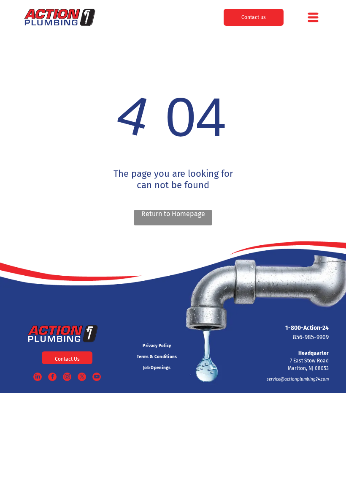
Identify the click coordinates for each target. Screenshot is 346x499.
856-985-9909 (311, 337)
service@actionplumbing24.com (298, 379)
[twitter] (82, 378)
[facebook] (52, 378)
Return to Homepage (173, 214)
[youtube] (96, 378)
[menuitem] (157, 345)
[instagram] (67, 378)
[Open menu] (313, 17)
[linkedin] (37, 378)
